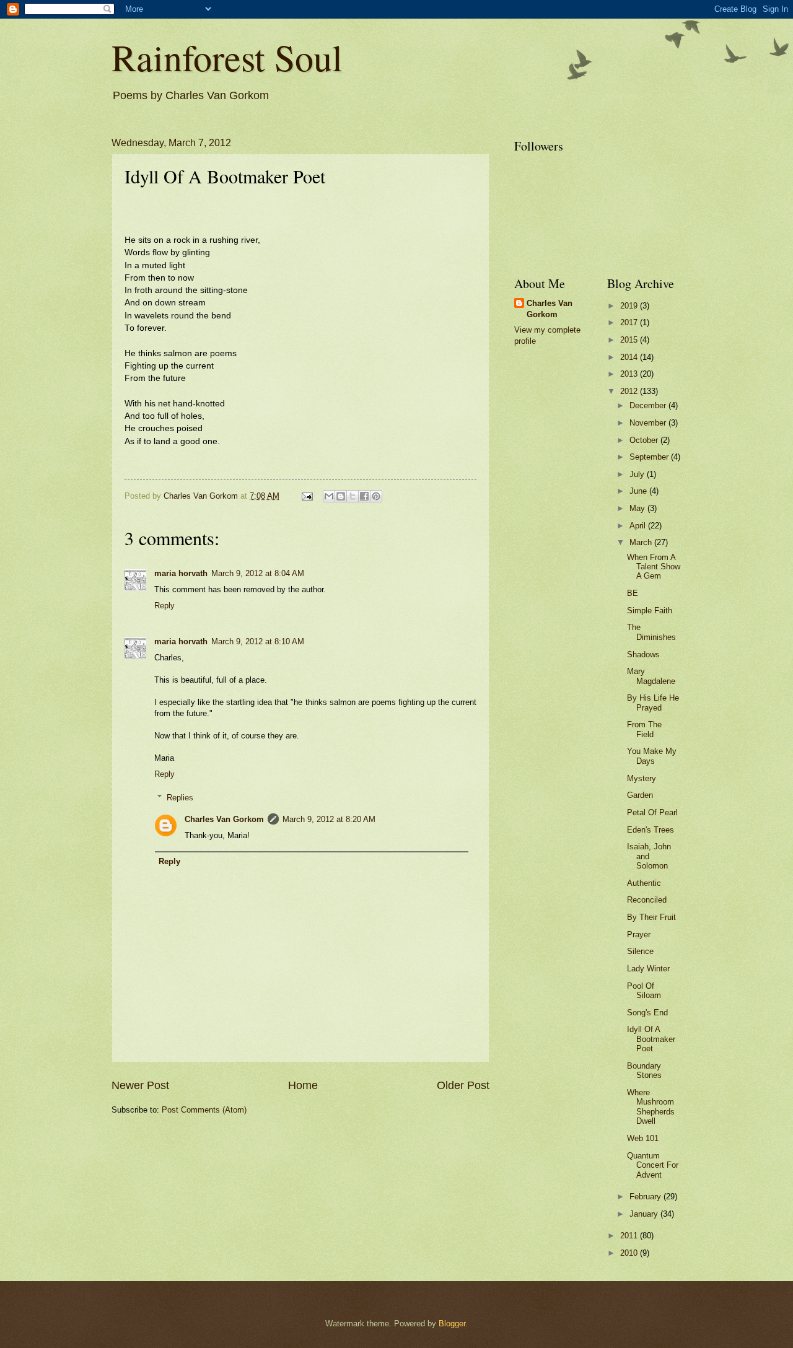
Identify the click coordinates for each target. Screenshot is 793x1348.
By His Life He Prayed (653, 702)
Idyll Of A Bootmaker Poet (651, 1039)
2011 (630, 1235)
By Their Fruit (651, 917)
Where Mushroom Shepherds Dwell (651, 1107)
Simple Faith (649, 610)
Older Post (463, 1085)
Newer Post (140, 1085)
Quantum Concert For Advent (652, 1165)
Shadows (643, 654)
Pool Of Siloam (644, 990)
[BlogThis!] (341, 496)
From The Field (644, 729)
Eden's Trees (650, 829)
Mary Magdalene (651, 676)
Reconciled (647, 899)
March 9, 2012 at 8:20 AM (329, 819)
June (639, 491)
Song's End (647, 1012)
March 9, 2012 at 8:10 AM (257, 641)
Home (303, 1085)
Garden (640, 795)
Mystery (641, 778)
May (638, 508)
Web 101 (643, 1138)
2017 (630, 322)
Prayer (639, 934)
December (648, 405)
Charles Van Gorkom (224, 819)
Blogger (452, 1323)
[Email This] (329, 496)
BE (632, 593)
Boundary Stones (644, 1070)
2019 (630, 305)
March (641, 542)
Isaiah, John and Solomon (649, 856)
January (644, 1214)
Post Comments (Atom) (204, 1109)
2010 (630, 1253)
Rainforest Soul (227, 57)
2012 (630, 391)
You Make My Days (652, 755)
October (644, 440)
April (638, 525)
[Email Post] (306, 496)
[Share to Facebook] (364, 496)
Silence (640, 951)
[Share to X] (352, 496)
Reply (164, 605)
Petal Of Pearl (652, 812)
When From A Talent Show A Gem (653, 567)
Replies (180, 797)
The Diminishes (651, 632)
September (650, 457)
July (638, 474)
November (648, 422)
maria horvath (181, 573)
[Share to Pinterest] (376, 496)
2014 (630, 357)
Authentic (644, 883)
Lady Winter (648, 968)
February (646, 1196)
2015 (630, 339)
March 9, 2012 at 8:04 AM (257, 573)
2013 (630, 374)
